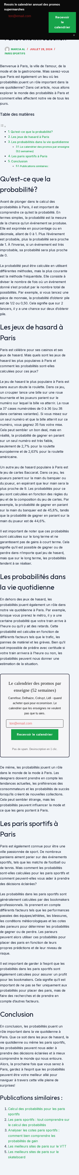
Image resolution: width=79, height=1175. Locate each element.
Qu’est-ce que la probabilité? (32, 131)
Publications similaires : (34, 166)
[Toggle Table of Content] (3, 126)
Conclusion (19, 161)
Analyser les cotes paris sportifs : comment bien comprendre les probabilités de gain (33, 1135)
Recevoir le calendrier (35, 734)
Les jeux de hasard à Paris (30, 137)
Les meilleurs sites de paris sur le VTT (37, 1146)
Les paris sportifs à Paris (29, 156)
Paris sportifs (15, 53)
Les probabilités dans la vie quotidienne (40, 142)
